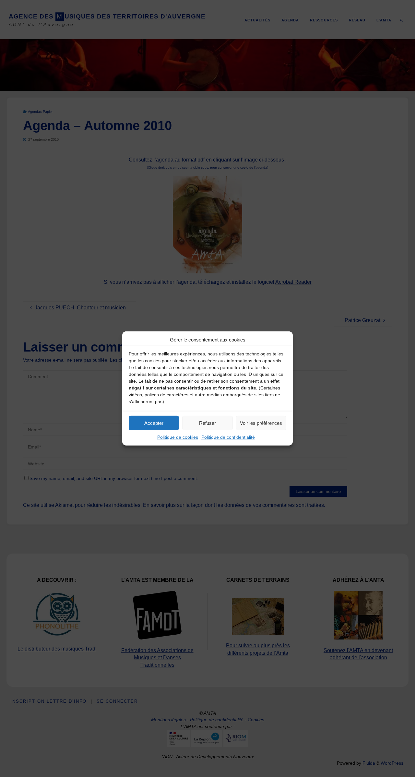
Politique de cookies (177, 437)
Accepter (153, 422)
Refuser (207, 422)
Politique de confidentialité (228, 437)
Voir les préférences (261, 422)
